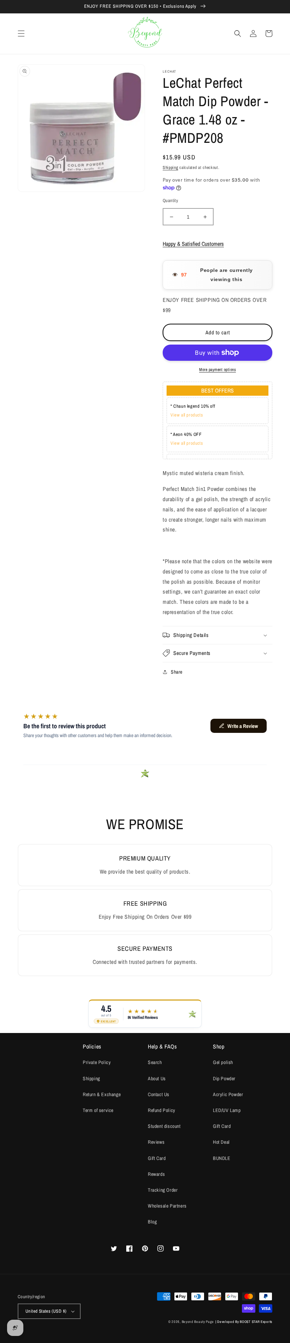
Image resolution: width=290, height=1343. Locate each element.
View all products (186, 415)
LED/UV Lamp (227, 1110)
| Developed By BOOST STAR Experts (243, 1321)
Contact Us (158, 1094)
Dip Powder (224, 1078)
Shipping (170, 167)
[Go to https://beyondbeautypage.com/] (145, 33)
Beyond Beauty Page (198, 1321)
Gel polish (223, 1062)
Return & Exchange (102, 1094)
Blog (152, 1222)
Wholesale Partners (167, 1206)
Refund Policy (161, 1110)
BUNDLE (222, 1158)
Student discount (164, 1126)
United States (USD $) (45, 1311)
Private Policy (97, 1062)
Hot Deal (221, 1142)
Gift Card (157, 1158)
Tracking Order (163, 1190)
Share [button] (176, 672)
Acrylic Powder (228, 1094)
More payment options (217, 369)
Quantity (170, 200)
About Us (157, 1078)
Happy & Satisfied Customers (193, 244)
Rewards (156, 1174)
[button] (21, 33)
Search (155, 1062)
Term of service (98, 1110)
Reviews (156, 1142)
